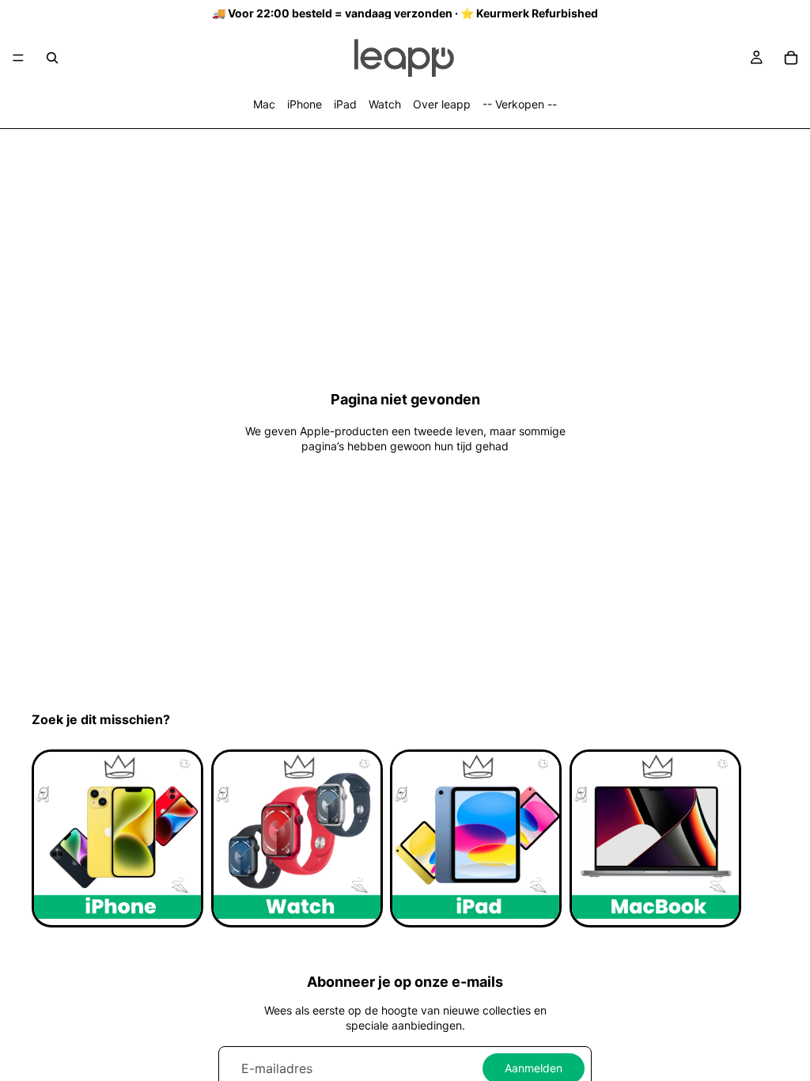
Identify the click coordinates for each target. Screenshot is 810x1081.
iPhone (304, 104)
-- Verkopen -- (520, 104)
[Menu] (18, 58)
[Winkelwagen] (791, 57)
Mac (264, 104)
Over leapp (442, 104)
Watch (385, 104)
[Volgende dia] (761, 838)
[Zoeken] (52, 57)
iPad (345, 104)
